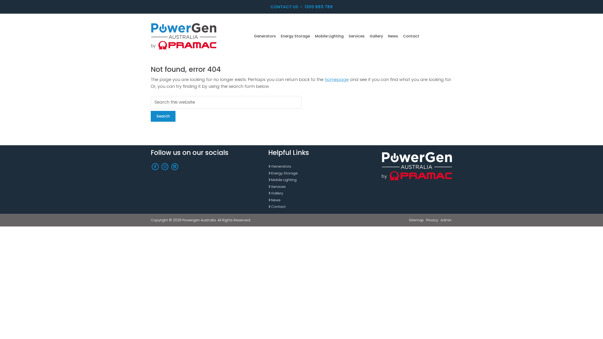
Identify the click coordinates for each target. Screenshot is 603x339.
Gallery (277, 193)
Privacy (432, 220)
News (276, 200)
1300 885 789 (319, 7)
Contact (278, 206)
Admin (446, 220)
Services (278, 186)
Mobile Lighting (284, 179)
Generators (281, 166)
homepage (337, 79)
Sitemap (416, 220)
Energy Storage (284, 173)
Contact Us (284, 7)
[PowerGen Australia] (184, 23)
